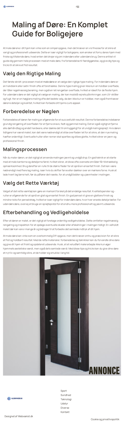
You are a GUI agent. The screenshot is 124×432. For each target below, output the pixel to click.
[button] (77, 7)
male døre (48, 81)
